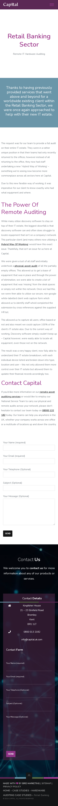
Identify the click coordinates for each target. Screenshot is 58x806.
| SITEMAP (45, 783)
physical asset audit (26, 265)
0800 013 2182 (32, 631)
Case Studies (20, 790)
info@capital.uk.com (31, 639)
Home (6, 790)
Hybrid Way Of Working (14, 244)
